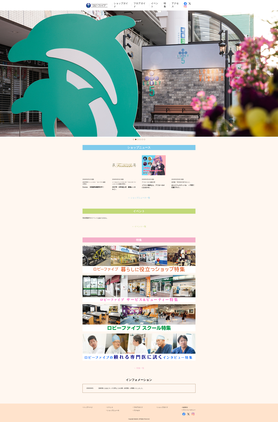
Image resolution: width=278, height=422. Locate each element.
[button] (133, 139)
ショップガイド (162, 407)
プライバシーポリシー (188, 410)
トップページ (88, 407)
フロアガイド (138, 407)
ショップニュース (113, 410)
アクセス (137, 410)
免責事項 (185, 407)
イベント (110, 407)
